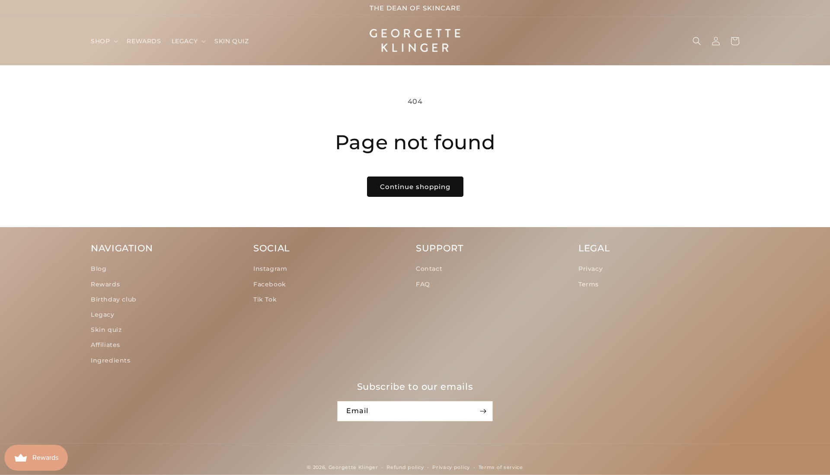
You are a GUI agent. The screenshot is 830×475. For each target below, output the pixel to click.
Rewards (105, 284)
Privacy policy (451, 467)
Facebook (269, 284)
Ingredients (111, 360)
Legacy (103, 314)
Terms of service (501, 467)
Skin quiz (106, 330)
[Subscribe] (482, 411)
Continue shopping (415, 187)
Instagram (270, 269)
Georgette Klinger (353, 467)
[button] (103, 41)
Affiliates (105, 345)
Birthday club (114, 299)
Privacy (590, 269)
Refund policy (405, 467)
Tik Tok (265, 299)
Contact (429, 269)
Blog (98, 269)
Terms (588, 284)
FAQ (423, 284)
